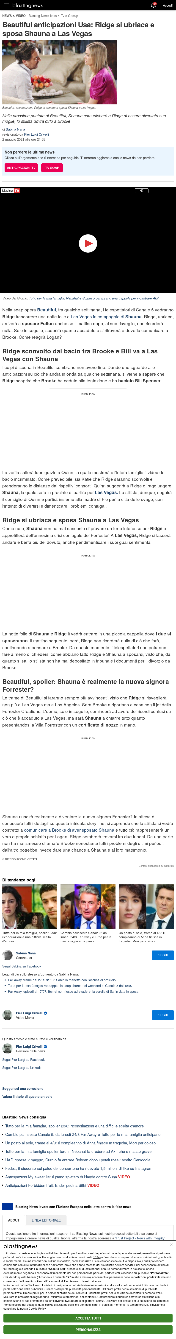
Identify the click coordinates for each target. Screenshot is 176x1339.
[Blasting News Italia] (27, 5)
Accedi (168, 5)
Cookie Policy (37, 1308)
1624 (96, 1257)
